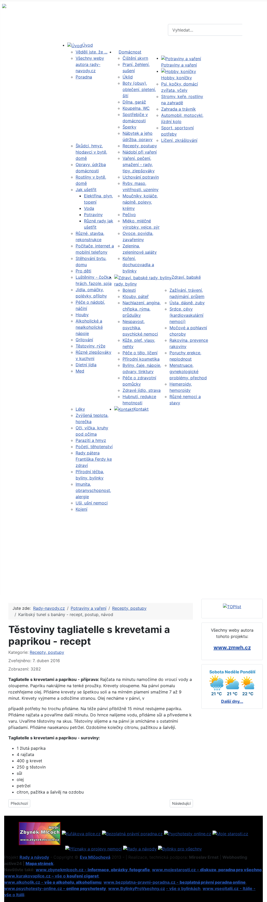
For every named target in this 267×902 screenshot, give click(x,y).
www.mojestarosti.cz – (207, 869)
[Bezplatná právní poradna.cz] (132, 833)
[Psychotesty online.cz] (187, 833)
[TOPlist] (232, 606)
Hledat (253, 30)
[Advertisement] (133, 551)
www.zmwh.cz (232, 647)
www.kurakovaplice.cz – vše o (51, 876)
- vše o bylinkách (183, 888)
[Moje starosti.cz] (230, 833)
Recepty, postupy (47, 652)
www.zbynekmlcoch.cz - (93, 869)
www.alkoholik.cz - (52, 882)
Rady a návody (34, 857)
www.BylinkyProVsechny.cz (136, 888)
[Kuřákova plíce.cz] (81, 833)
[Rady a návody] (140, 848)
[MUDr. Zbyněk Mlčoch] (39, 833)
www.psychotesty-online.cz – (55, 888)
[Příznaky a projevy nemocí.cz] (93, 848)
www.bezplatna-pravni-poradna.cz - (175, 882)
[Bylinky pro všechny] (180, 848)
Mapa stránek (39, 863)
